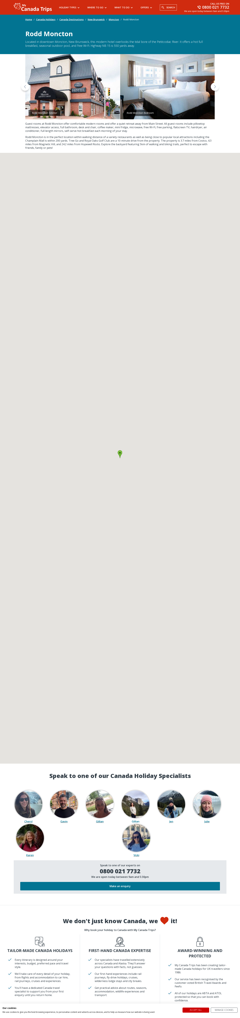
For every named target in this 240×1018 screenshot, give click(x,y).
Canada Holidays (45, 19)
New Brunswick (96, 19)
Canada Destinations (71, 19)
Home (28, 19)
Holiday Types (67, 7)
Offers (145, 7)
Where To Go (95, 7)
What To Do (121, 7)
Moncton (114, 19)
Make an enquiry (120, 886)
